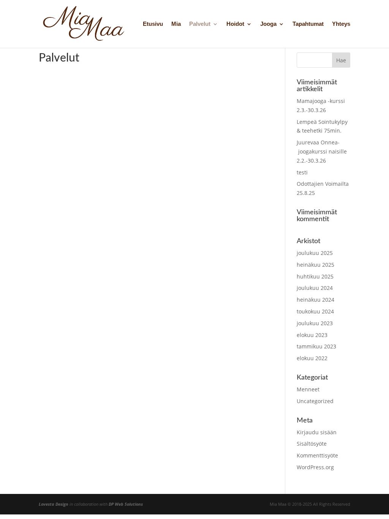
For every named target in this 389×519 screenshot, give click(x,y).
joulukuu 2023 (315, 323)
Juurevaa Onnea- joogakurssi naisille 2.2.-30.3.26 (322, 151)
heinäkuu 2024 (315, 299)
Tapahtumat (308, 24)
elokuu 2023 (312, 335)
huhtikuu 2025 (315, 276)
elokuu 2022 (312, 358)
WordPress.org (315, 467)
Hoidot (235, 24)
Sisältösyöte (312, 443)
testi (302, 172)
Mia (176, 24)
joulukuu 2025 (315, 252)
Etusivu (153, 24)
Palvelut (199, 24)
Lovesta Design (53, 504)
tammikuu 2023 (316, 346)
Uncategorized (315, 401)
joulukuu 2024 (315, 287)
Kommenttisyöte (317, 455)
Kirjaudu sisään (317, 432)
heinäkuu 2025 (315, 264)
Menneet (308, 389)
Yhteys (341, 24)
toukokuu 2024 (315, 311)
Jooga (268, 24)
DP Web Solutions (126, 504)
